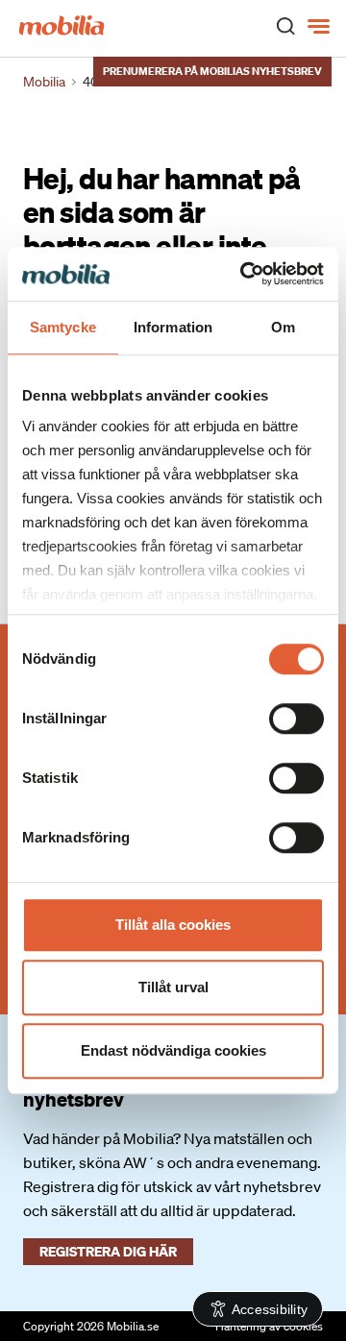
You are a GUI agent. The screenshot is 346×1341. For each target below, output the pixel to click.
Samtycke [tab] (63, 327)
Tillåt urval (173, 987)
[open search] (285, 25)
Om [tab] (283, 327)
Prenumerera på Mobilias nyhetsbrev (212, 71)
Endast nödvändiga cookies (173, 1050)
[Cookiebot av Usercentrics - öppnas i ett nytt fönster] (244, 273)
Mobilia (44, 81)
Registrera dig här (108, 1251)
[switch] (296, 718)
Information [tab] (173, 327)
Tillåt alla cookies (173, 924)
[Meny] (321, 27)
